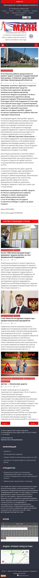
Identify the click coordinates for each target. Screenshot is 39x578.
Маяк (16, 83)
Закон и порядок (29, 378)
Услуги (7, 13)
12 (14, 533)
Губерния (17, 250)
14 (25, 533)
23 (35, 536)
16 (35, 533)
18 (8, 536)
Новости (11, 11)
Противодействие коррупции (13, 454)
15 (30, 533)
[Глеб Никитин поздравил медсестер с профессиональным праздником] (19, 302)
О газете (18, 11)
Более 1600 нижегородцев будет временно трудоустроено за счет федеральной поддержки (16, 255)
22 (30, 536)
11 (8, 533)
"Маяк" (17, 386)
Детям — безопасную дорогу (14, 384)
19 (14, 536)
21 (25, 536)
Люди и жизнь (6, 381)
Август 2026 (19, 524)
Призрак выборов (34, 423)
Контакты (31, 13)
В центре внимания (6, 70)
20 (19, 536)
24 (3, 538)
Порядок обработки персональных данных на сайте (20, 457)
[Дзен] (28, 17)
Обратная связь (19, 15)
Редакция (34, 11)
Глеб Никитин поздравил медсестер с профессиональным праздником (18, 319)
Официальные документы (19, 13)
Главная (4, 11)
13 (19, 533)
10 (3, 533)
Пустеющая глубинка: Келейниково (6, 423)
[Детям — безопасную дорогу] (19, 364)
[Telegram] (30, 17)
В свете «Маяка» (6, 378)
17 (3, 536)
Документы (26, 11)
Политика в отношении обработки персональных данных (20, 461)
